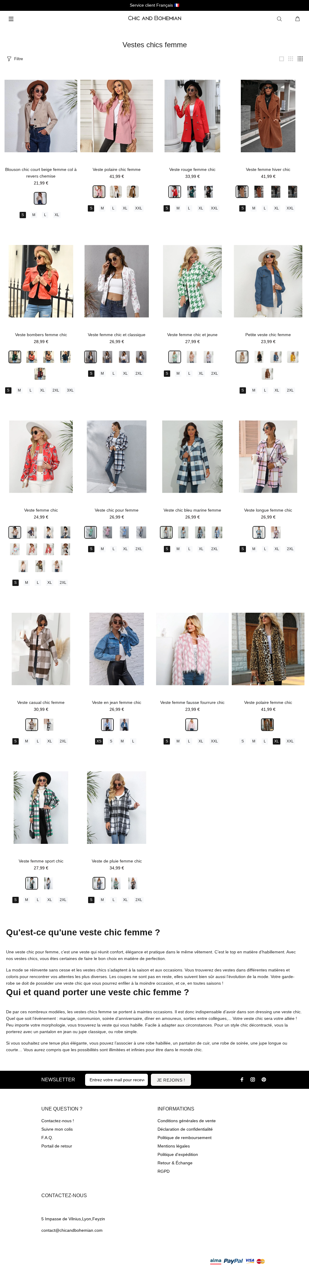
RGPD (164, 1171)
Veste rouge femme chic (192, 169)
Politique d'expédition (178, 1154)
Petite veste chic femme (268, 334)
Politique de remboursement (185, 1137)
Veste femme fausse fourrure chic (192, 702)
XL (57, 215)
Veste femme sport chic (41, 861)
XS (99, 741)
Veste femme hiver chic (268, 169)
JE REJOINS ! (171, 1080)
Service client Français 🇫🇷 (154, 5)
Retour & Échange (175, 1162)
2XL (56, 390)
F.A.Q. (47, 1137)
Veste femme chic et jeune (192, 334)
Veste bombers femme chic (41, 334)
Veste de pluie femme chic (117, 861)
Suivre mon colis (57, 1129)
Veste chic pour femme (117, 510)
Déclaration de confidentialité (185, 1129)
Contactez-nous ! (57, 1120)
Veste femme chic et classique (116, 334)
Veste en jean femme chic (116, 702)
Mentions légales (174, 1146)
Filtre (18, 59)
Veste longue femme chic (268, 510)
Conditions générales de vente (187, 1120)
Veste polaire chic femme (117, 169)
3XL (70, 390)
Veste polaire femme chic (268, 702)
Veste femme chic (41, 510)
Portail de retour (56, 1146)
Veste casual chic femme (41, 702)
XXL (138, 208)
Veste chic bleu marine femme (192, 510)
